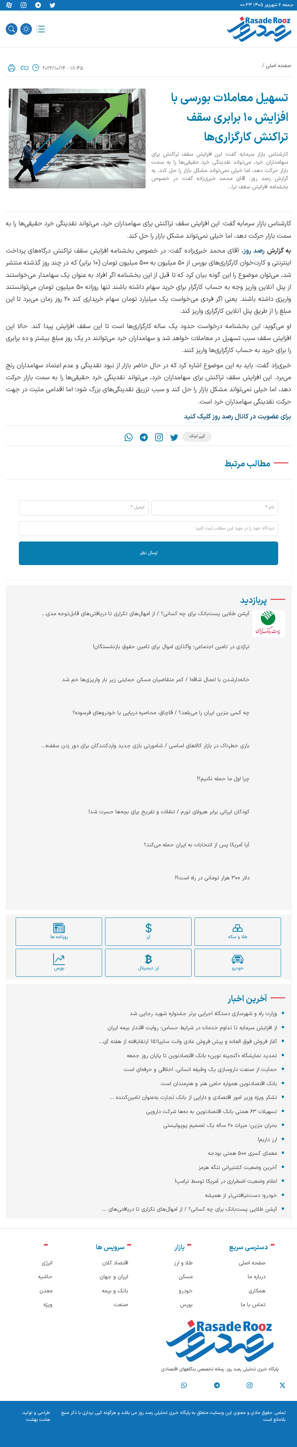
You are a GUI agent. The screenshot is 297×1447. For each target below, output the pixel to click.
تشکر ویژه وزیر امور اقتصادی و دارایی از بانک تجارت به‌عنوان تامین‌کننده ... (193, 1098)
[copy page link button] (24, 68)
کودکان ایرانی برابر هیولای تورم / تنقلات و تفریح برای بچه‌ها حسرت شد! (169, 812)
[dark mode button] (26, 29)
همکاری (256, 1291)
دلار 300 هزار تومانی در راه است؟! (212, 878)
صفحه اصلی (278, 66)
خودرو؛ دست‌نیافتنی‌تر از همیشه (241, 1195)
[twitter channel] (282, 1386)
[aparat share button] (9, 5)
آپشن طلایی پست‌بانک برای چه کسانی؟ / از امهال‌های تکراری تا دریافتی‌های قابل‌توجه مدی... (146, 614)
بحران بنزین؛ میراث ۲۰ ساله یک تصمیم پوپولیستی (220, 1125)
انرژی (47, 1263)
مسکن (186, 1277)
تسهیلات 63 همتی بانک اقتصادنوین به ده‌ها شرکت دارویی (211, 1112)
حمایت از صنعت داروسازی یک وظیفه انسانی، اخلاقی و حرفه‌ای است (200, 1070)
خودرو (186, 1291)
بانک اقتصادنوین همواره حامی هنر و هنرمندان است (219, 1084)
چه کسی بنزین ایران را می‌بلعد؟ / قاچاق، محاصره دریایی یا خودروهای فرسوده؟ (161, 713)
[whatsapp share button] (128, 437)
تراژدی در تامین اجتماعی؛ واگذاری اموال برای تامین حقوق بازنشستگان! (171, 647)
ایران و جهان (114, 1277)
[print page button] (11, 68)
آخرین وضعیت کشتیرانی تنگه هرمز (237, 1168)
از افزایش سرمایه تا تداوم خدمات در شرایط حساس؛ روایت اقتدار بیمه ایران (192, 1028)
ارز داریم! (267, 1140)
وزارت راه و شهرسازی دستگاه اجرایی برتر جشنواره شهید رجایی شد (203, 1014)
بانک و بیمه (115, 1291)
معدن (46, 1291)
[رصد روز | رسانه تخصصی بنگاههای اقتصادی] (259, 29)
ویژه (48, 1305)
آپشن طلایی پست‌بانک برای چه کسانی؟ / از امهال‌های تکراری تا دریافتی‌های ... (189, 1209)
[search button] (11, 29)
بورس (186, 1305)
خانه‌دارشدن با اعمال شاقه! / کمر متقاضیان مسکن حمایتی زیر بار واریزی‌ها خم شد (156, 680)
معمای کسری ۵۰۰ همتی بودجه (242, 1153)
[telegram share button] (38, 5)
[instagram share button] (23, 5)
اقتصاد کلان (115, 1263)
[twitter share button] (52, 5)
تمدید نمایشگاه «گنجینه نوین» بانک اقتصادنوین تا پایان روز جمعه (202, 1056)
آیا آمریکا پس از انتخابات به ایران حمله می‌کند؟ (197, 845)
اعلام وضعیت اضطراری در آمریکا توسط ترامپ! (226, 1181)
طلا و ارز (183, 1263)
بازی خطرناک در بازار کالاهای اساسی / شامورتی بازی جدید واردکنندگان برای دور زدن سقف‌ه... (145, 746)
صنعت (121, 1305)
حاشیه (45, 1277)
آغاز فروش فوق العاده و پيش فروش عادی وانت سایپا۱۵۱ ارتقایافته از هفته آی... (188, 1042)
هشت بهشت (38, 1419)
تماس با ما (253, 1305)
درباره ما (256, 1277)
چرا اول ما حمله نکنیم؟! (223, 779)
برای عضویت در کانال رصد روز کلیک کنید (237, 417)
